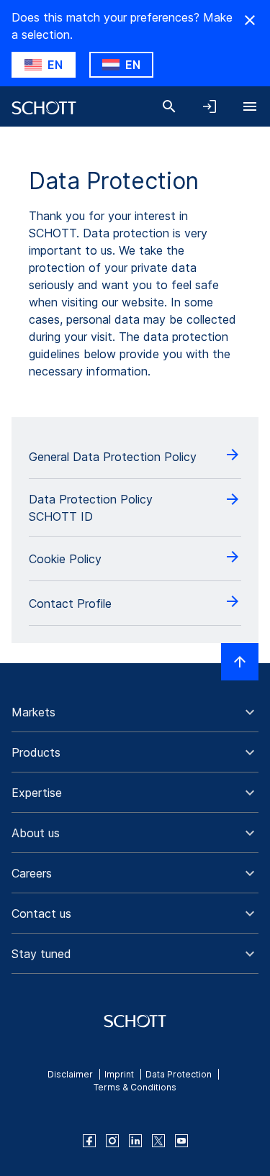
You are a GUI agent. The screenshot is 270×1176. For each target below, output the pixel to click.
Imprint (119, 1074)
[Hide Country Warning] (249, 20)
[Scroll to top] (239, 661)
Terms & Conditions (135, 1087)
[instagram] (112, 1140)
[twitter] (158, 1140)
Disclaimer (70, 1074)
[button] (135, 712)
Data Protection (178, 1074)
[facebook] (89, 1140)
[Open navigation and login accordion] (209, 106)
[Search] (169, 106)
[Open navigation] (249, 106)
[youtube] (181, 1140)
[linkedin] (135, 1140)
